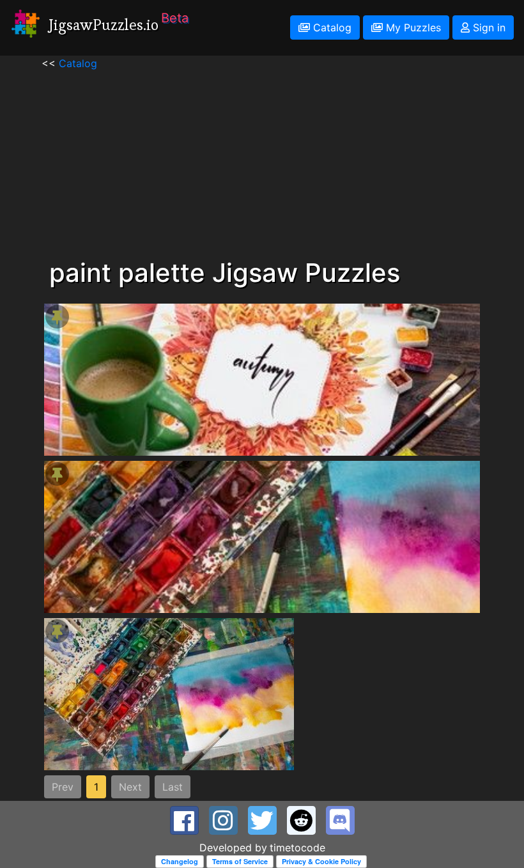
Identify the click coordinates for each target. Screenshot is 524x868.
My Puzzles (412, 27)
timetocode (297, 847)
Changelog (179, 861)
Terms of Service (240, 861)
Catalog (330, 27)
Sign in (487, 27)
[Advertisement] (262, 160)
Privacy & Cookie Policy (321, 861)
